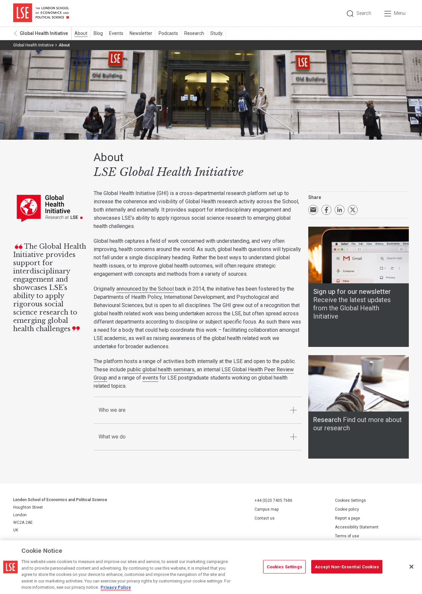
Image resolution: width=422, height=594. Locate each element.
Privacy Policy (116, 587)
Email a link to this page (313, 210)
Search (363, 13)
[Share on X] (353, 210)
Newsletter (141, 33)
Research (194, 33)
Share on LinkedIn (340, 210)
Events (116, 33)
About (81, 33)
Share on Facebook (326, 210)
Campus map (267, 509)
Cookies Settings (350, 500)
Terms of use (347, 536)
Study (216, 33)
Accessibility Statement (356, 527)
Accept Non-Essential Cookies (347, 566)
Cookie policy (347, 509)
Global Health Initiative (44, 33)
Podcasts (168, 33)
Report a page (347, 518)
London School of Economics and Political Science (41, 13)
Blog (98, 33)
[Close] (411, 566)
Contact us (265, 518)
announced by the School (145, 289)
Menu (400, 13)
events (150, 378)
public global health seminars (161, 369)
